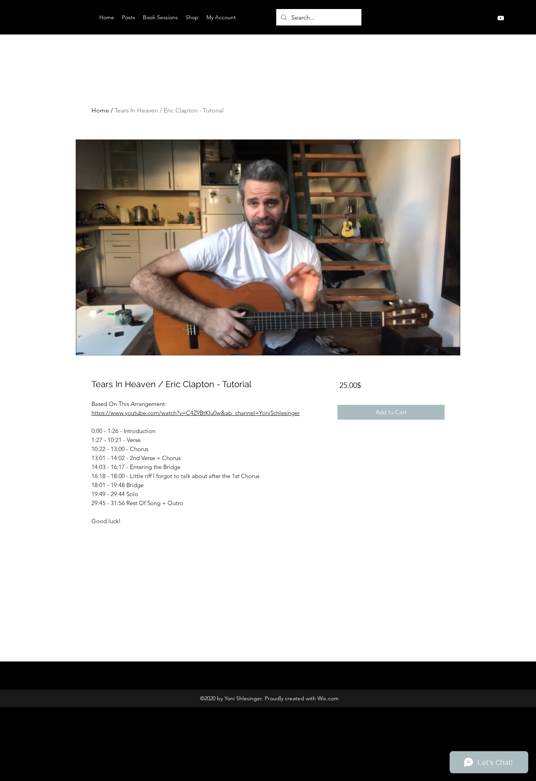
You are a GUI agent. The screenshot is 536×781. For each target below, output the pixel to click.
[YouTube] (501, 18)
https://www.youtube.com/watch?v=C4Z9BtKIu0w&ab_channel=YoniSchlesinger (195, 413)
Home (100, 110)
